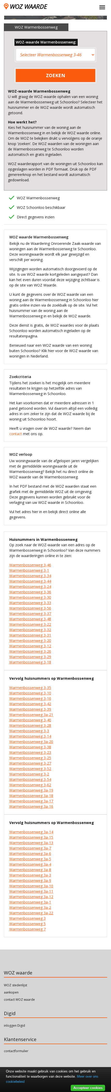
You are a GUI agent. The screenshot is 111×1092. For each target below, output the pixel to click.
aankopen (11, 992)
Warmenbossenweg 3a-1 (30, 902)
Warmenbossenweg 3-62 (30, 784)
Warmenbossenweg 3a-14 (31, 831)
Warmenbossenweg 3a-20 (31, 741)
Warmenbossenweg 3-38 (30, 747)
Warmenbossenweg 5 (27, 923)
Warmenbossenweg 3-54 (30, 779)
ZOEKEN (55, 75)
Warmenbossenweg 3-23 (30, 752)
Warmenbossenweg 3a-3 (30, 875)
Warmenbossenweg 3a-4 (30, 864)
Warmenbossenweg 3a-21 (31, 714)
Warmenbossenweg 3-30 (30, 597)
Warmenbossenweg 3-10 (30, 693)
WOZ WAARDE (28, 6)
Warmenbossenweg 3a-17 (31, 801)
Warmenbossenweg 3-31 (30, 635)
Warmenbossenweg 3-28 (30, 725)
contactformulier (16, 1051)
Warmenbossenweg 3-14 (30, 736)
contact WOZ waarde (19, 999)
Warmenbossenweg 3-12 (30, 645)
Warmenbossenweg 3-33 (30, 602)
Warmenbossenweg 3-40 (30, 720)
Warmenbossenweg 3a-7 (30, 848)
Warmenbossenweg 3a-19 (31, 790)
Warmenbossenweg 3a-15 (31, 837)
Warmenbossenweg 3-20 (30, 640)
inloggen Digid (14, 1025)
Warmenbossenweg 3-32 (30, 629)
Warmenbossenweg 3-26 (30, 651)
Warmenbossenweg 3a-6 (30, 853)
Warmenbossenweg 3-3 (29, 730)
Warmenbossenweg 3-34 (30, 575)
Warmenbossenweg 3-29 (30, 656)
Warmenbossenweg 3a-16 (31, 806)
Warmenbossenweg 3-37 (30, 613)
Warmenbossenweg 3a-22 (31, 912)
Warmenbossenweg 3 (27, 918)
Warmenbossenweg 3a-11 (31, 891)
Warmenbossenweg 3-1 (29, 570)
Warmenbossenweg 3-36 (30, 591)
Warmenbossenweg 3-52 (30, 768)
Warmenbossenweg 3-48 (30, 618)
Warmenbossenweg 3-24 (30, 586)
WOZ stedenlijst (15, 985)
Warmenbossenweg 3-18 (30, 662)
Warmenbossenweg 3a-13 (31, 842)
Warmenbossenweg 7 (27, 929)
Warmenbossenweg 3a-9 (30, 880)
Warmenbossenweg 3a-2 (30, 907)
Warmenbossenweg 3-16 (30, 698)
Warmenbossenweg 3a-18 (31, 795)
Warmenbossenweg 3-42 (30, 703)
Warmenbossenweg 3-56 (30, 608)
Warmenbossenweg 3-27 (30, 763)
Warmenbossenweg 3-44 (30, 581)
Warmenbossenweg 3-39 (30, 709)
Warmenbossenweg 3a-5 (30, 858)
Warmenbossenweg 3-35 (30, 687)
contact (15, 433)
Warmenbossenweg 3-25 (30, 757)
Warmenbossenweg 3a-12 (31, 896)
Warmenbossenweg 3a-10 (31, 885)
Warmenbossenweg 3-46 (30, 564)
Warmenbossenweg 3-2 (29, 774)
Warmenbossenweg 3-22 (30, 624)
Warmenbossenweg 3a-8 (30, 869)
